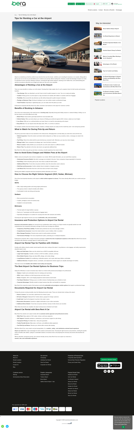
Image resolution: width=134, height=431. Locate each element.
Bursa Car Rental (72, 383)
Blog (14, 367)
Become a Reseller (109, 10)
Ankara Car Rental (72, 381)
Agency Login (71, 3)
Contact (100, 10)
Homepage (119, 10)
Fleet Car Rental (44, 362)
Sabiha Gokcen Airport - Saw (47, 381)
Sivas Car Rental (72, 395)
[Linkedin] (112, 371)
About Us (15, 357)
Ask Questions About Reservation (21, 377)
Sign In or (80, 3)
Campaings (43, 357)
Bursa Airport (43, 379)
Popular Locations (100, 100)
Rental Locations (92, 10)
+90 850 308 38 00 (118, 4)
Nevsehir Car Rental (73, 388)
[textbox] (98, 4)
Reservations (89, 3)
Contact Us (15, 364)
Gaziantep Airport (44, 374)
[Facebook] (108, 371)
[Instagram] (105, 371)
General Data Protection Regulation (76, 360)
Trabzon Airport (44, 377)
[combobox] (98, 4)
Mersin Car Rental (72, 393)
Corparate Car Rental (45, 364)
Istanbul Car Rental (72, 374)
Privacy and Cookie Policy (74, 362)
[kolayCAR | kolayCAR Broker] (67, 423)
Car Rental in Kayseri (73, 379)
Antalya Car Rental (72, 386)
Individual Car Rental (45, 360)
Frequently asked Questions (75, 357)
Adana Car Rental (72, 390)
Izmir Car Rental (72, 377)
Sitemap (15, 374)
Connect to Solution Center (109, 359)
